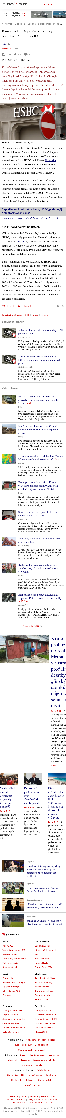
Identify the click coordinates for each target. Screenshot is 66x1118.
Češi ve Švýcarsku (11, 1023)
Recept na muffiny (43, 982)
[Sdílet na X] (62, 306)
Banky (35, 315)
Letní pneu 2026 (43, 1010)
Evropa (21, 437)
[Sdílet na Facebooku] (58, 306)
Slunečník (12, 1060)
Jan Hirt (38, 954)
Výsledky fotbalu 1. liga (13, 982)
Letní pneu (51, 1075)
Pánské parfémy (32, 1085)
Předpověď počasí (47, 1040)
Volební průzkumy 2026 (13, 950)
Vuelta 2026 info (42, 946)
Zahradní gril (27, 1065)
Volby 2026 (7, 946)
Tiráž (52, 1096)
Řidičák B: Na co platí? (46, 1023)
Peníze (44, 315)
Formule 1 (7, 995)
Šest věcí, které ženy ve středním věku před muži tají (39, 540)
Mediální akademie (16, 1099)
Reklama (34, 1096)
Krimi (20, 407)
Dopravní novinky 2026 (46, 1019)
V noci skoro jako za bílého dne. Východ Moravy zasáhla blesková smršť (41, 457)
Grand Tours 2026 (43, 967)
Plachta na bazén (37, 1055)
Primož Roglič (41, 963)
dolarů (20, 241)
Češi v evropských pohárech (32, 1050)
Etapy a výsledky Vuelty (46, 950)
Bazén (23, 1055)
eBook (8, 54)
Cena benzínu (42, 1045)
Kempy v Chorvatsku (12, 1010)
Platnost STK (41, 1032)
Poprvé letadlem (10, 1015)
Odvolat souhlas (20, 1102)
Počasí (21, 463)
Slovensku (50, 160)
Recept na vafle (42, 995)
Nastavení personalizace (42, 1102)
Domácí (21, 493)
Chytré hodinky (45, 1080)
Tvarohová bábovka (44, 991)
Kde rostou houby (23, 1045)
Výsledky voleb (9, 954)
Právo (4, 44)
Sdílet (19, 54)
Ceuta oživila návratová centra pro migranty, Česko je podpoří (8, 797)
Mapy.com (31, 1040)
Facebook (13, 1096)
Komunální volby (10, 967)
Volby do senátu (10, 963)
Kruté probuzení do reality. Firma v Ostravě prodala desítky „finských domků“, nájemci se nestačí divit (38, 485)
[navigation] (3, 4)
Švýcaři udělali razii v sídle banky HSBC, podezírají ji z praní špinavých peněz (39, 360)
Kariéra (44, 1096)
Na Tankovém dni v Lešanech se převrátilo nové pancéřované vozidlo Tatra (38, 399)
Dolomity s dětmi (10, 1032)
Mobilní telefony (44, 1070)
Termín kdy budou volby (14, 958)
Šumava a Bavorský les (13, 1019)
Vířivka (39, 1065)
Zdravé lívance (42, 986)
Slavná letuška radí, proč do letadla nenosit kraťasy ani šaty (37, 513)
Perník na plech (42, 999)
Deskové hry (17, 1080)
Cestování (22, 519)
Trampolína (53, 1055)
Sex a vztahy (23, 546)
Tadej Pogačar (42, 958)
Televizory (30, 1080)
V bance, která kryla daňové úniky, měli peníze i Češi (30, 218)
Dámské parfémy (35, 1075)
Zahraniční (22, 605)
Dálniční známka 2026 (45, 1015)
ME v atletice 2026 (11, 991)
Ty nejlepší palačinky (45, 978)
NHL (4, 999)
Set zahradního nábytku (44, 1060)
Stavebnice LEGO (16, 1075)
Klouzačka (25, 1060)
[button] (33, 121)
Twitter (24, 1096)
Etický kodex (34, 1099)
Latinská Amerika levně (13, 1027)
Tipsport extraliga (10, 986)
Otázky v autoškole (44, 1027)
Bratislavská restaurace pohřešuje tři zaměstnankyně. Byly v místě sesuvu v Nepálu (38, 568)
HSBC (26, 315)
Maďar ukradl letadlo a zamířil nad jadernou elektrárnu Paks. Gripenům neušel (38, 429)
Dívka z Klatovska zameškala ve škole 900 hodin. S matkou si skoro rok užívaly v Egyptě (56, 802)
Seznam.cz (48, 4)
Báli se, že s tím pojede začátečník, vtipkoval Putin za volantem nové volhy (40, 596)
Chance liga (8, 978)
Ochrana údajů (49, 1099)
